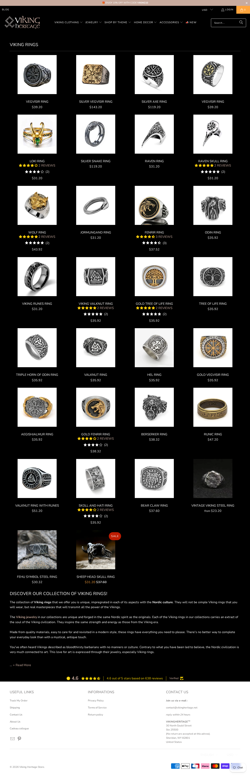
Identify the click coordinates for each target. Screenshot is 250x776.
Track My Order (19, 700)
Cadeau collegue (19, 728)
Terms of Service (97, 707)
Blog (5, 9)
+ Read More (22, 665)
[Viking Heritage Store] (22, 23)
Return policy (95, 714)
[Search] (241, 23)
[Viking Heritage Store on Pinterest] (19, 739)
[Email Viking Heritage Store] (13, 739)
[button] (68, 23)
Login (229, 9)
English (207, 755)
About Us (15, 721)
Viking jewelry (26, 617)
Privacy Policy (96, 700)
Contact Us (16, 714)
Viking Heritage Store (31, 767)
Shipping (15, 707)
